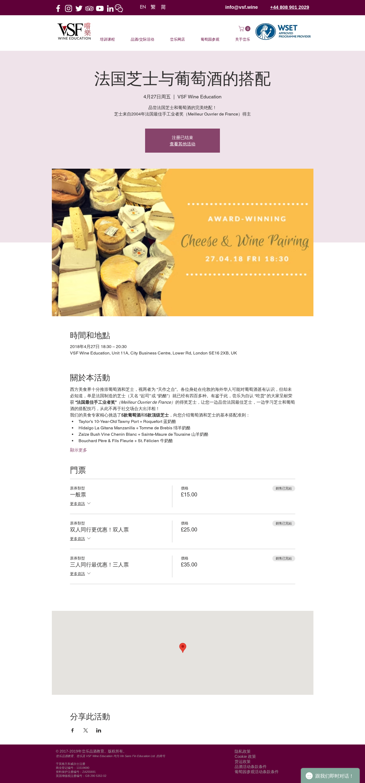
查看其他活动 (182, 144)
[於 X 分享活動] (85, 730)
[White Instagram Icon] (68, 8)
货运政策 (243, 761)
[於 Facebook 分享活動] (72, 730)
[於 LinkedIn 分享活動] (98, 730)
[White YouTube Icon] (99, 8)
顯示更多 (78, 450)
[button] (119, 8)
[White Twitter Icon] (79, 8)
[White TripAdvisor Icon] (89, 8)
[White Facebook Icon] (58, 8)
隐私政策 (243, 751)
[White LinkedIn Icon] (110, 8)
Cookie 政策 (245, 756)
